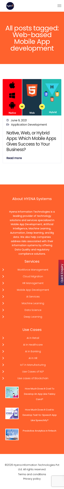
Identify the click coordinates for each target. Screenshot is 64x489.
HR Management (33, 283)
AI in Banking (33, 351)
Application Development (29, 125)
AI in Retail (33, 338)
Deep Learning (33, 317)
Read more (14, 158)
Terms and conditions (32, 474)
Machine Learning (33, 303)
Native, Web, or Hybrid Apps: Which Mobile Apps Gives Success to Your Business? (31, 141)
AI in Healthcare (33, 344)
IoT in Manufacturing (33, 365)
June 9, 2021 (19, 120)
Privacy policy (32, 479)
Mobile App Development (33, 290)
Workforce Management (32, 269)
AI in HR (33, 358)
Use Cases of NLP (33, 371)
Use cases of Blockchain (32, 378)
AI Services (33, 296)
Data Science (33, 310)
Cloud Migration (33, 276)
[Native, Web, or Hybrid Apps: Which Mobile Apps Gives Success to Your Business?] (32, 97)
